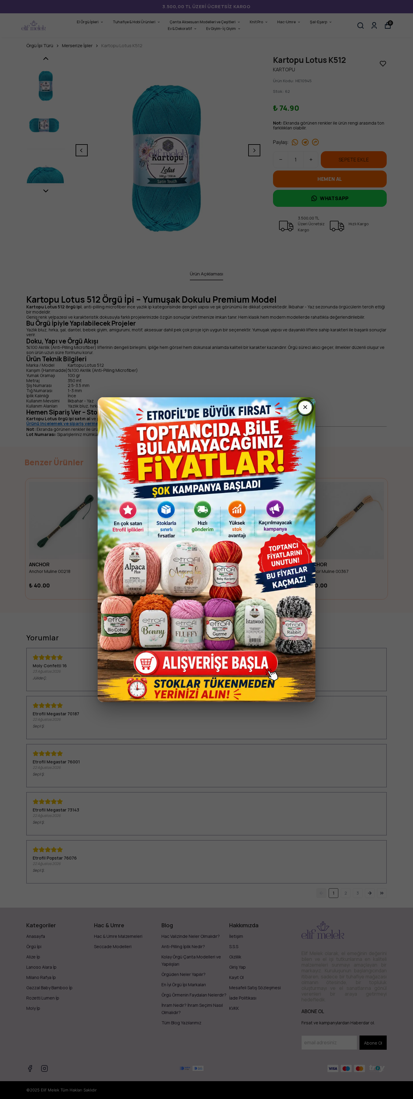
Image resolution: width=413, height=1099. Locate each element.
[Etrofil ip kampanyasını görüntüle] (206, 549)
